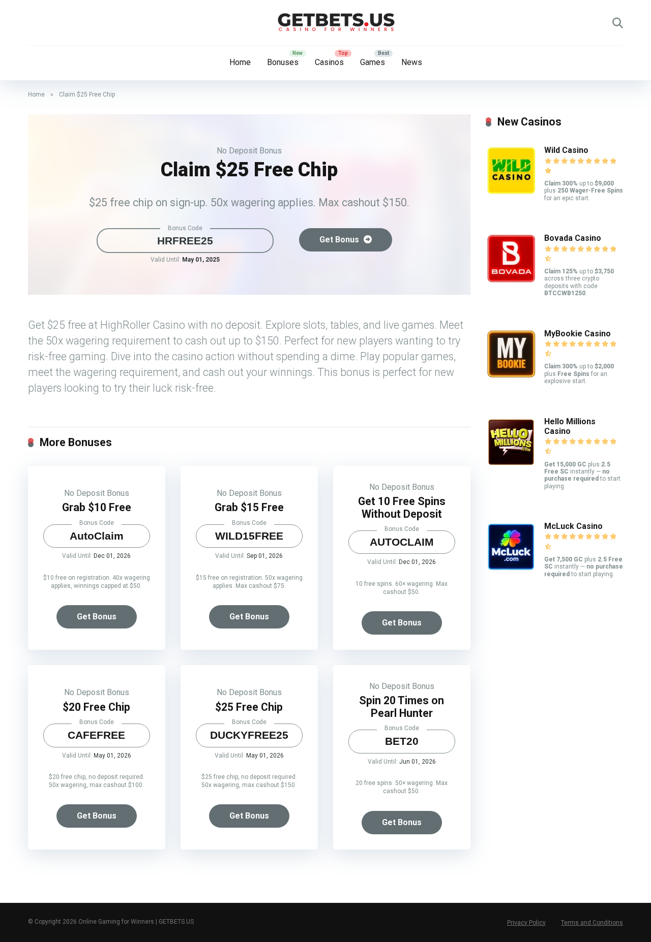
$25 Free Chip (249, 707)
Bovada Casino (572, 238)
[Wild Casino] (511, 193)
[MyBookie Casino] (511, 377)
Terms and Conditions (592, 922)
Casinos (329, 62)
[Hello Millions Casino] (511, 464)
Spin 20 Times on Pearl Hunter (401, 706)
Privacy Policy (526, 922)
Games (372, 62)
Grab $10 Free (96, 507)
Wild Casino (566, 150)
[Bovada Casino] (511, 281)
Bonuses (283, 62)
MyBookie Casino (577, 333)
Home (240, 62)
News (411, 62)
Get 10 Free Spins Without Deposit (402, 507)
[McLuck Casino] (511, 569)
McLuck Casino (573, 526)
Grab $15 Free (249, 507)
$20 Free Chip (96, 707)
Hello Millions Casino (570, 426)
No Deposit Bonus (249, 150)
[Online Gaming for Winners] (325, 23)
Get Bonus (340, 239)
